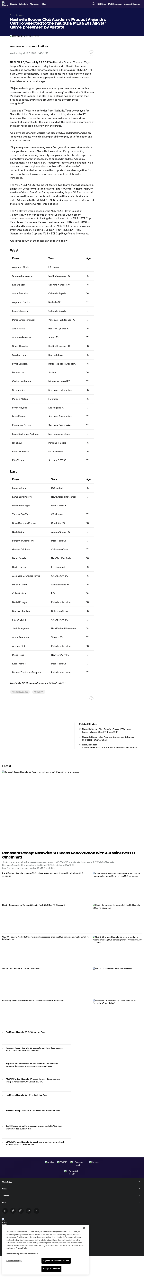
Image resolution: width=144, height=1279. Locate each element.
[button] (49, 4)
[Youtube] (36, 1211)
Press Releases (20, 692)
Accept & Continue (51, 1269)
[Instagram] (21, 1211)
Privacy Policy (22, 1248)
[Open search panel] (93, 4)
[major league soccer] (4, 1223)
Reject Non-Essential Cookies (56, 1261)
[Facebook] (13, 1211)
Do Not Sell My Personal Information (22, 1253)
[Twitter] (5, 1211)
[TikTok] (29, 1211)
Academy (39, 692)
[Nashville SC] (5, 4)
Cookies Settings (14, 1260)
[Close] (84, 1228)
